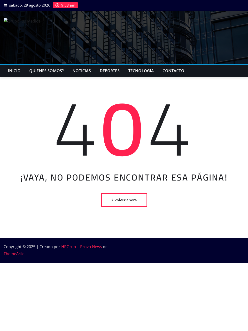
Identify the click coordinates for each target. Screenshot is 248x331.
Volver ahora (126, 199)
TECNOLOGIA (141, 70)
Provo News (91, 246)
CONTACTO (173, 70)
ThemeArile (14, 253)
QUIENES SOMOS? (46, 70)
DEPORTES (110, 70)
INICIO (14, 70)
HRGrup (68, 246)
